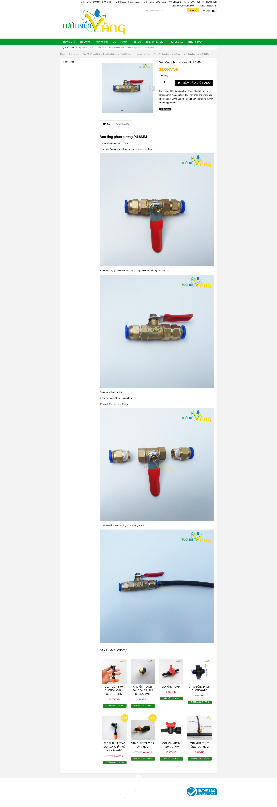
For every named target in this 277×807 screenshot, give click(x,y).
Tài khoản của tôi (162, 798)
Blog (115, 783)
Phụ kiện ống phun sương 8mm (167, 54)
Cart (210, 11)
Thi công (85, 42)
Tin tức (136, 42)
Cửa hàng (154, 794)
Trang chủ (69, 42)
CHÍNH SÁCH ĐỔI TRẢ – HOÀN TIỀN (200, 2)
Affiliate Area (104, 783)
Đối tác (178, 794)
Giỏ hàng (98, 798)
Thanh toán (178, 798)
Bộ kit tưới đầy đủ (86, 48)
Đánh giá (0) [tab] (122, 124)
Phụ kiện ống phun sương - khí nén (135, 54)
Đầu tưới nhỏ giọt (116, 48)
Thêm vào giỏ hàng (195, 82)
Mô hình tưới (120, 42)
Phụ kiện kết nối (110, 54)
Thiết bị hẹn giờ (154, 42)
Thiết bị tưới (195, 42)
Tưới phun (101, 48)
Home (62, 54)
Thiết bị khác (176, 42)
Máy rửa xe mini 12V (114, 798)
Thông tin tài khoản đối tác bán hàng (132, 802)
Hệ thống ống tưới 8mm (181, 91)
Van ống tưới (178, 95)
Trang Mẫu (155, 802)
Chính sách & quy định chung (120, 787)
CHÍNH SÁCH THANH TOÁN (128, 2)
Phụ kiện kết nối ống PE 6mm (139, 798)
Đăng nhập (166, 794)
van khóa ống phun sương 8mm (193, 99)
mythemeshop (75, 792)
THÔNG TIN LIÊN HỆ (207, 6)
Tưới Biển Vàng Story (172, 802)
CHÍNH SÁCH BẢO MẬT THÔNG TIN (96, 2)
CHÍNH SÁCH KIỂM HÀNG (183, 6)
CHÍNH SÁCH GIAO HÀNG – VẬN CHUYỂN (162, 2)
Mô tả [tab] (106, 124)
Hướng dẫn (101, 42)
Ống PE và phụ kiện (91, 54)
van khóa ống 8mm (199, 95)
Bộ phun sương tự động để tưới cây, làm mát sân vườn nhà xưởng (149, 783)
